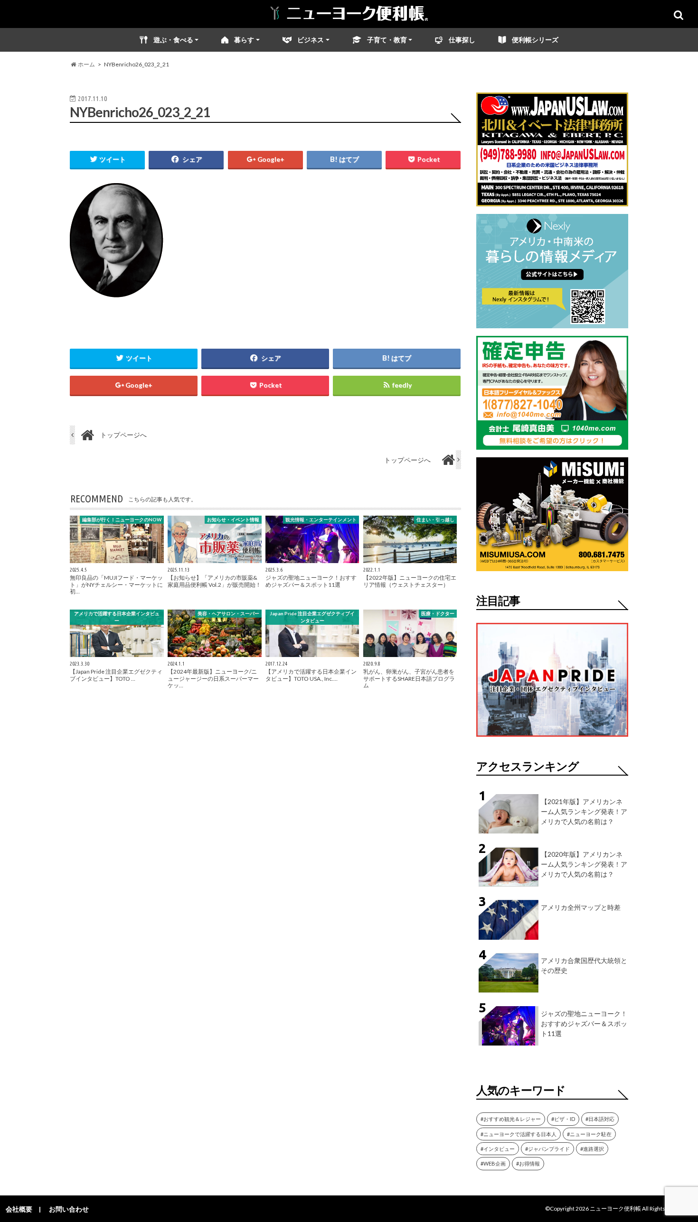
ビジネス (310, 40)
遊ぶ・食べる (173, 40)
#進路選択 (592, 1149)
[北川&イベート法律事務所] (552, 200)
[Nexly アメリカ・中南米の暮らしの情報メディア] (552, 322)
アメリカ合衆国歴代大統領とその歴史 (584, 965)
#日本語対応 (599, 1119)
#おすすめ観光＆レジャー (511, 1119)
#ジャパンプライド (547, 1149)
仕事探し (462, 40)
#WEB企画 (493, 1163)
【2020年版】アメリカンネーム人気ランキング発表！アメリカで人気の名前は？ (584, 864)
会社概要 (19, 1209)
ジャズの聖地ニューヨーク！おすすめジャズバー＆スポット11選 (584, 1023)
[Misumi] (552, 565)
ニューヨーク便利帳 (615, 1208)
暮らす (244, 40)
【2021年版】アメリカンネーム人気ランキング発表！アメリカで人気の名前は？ (584, 811)
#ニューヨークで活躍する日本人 (519, 1134)
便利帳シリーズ (535, 40)
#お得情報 (528, 1163)
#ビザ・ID (563, 1119)
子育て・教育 (387, 40)
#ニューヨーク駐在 (589, 1134)
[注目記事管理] (552, 738)
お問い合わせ (69, 1209)
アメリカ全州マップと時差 (581, 907)
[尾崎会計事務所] (552, 443)
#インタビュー (498, 1149)
